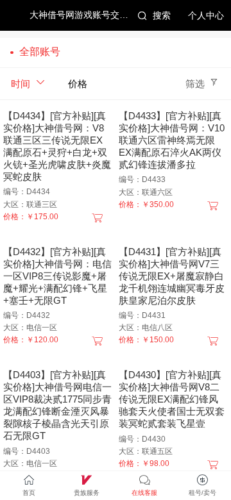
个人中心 (206, 16)
